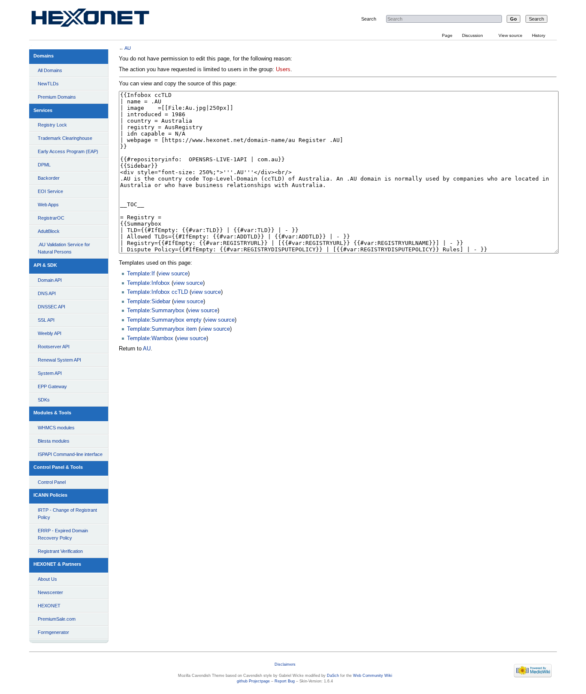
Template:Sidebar (148, 302)
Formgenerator (53, 632)
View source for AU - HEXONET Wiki (100, 19)
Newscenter (50, 592)
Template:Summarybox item (162, 329)
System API (50, 373)
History (538, 35)
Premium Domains (57, 97)
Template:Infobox (148, 283)
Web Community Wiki (372, 675)
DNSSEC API (51, 306)
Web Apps (48, 204)
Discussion (472, 35)
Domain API (50, 280)
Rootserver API (53, 346)
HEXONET (49, 605)
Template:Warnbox (150, 338)
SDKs (44, 399)
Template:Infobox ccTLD (157, 292)
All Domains (50, 70)
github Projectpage (253, 681)
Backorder (49, 178)
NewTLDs (48, 83)
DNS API (47, 293)
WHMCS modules (56, 427)
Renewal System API (59, 359)
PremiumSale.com (57, 619)
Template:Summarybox (155, 311)
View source (510, 35)
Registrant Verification (60, 551)
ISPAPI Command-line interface (70, 454)
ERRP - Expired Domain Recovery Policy (63, 534)
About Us (47, 579)
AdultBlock (49, 231)
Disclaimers (285, 664)
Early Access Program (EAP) (68, 151)
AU (127, 48)
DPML (44, 164)
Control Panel (52, 482)
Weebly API (49, 333)
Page (447, 35)
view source (173, 274)
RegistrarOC (51, 217)
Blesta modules (53, 441)
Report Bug (285, 681)
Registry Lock (52, 124)
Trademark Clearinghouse (65, 138)
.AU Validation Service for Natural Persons (64, 248)
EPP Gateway (52, 386)
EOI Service (50, 191)
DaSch (333, 675)
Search (368, 18)
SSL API (46, 320)
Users (283, 69)
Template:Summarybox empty (164, 320)
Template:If (141, 274)
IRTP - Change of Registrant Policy (67, 513)
